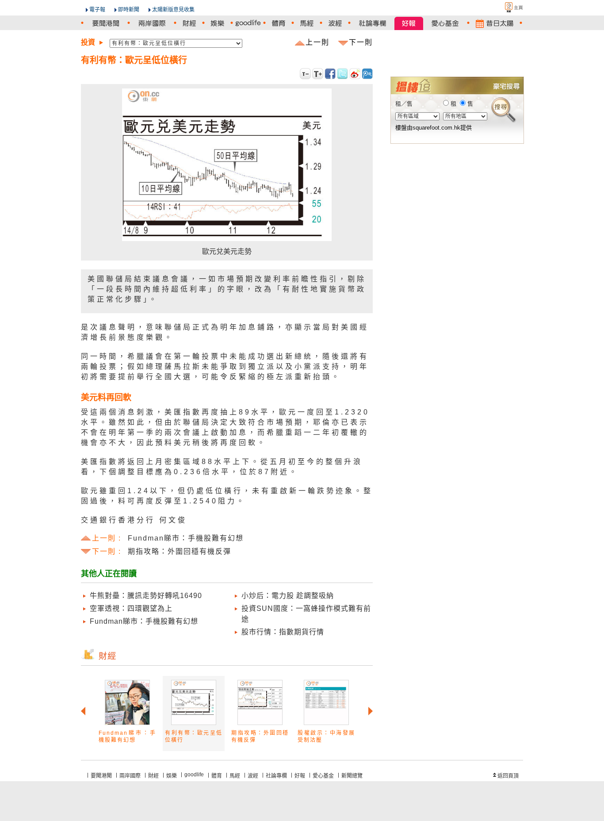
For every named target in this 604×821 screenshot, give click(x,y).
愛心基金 (323, 776)
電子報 (97, 10)
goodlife (194, 774)
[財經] (189, 23)
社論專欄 (276, 776)
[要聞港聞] (105, 23)
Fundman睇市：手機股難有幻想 (144, 621)
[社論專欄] (372, 23)
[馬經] (307, 23)
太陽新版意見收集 (173, 10)
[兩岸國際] (152, 23)
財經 (153, 776)
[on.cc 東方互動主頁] (506, 7)
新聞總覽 (352, 776)
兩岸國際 (130, 776)
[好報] (408, 23)
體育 (216, 776)
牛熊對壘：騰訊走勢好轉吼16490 (146, 595)
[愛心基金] (445, 23)
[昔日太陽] (495, 23)
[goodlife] (248, 23)
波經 (253, 776)
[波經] (335, 23)
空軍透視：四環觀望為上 (131, 608)
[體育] (278, 23)
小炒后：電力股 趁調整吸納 (287, 595)
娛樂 (171, 776)
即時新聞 (128, 10)
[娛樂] (217, 23)
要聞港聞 (101, 776)
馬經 (234, 776)
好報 (299, 776)
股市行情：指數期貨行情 (282, 632)
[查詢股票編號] (495, 62)
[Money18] (456, 49)
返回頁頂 (508, 776)
